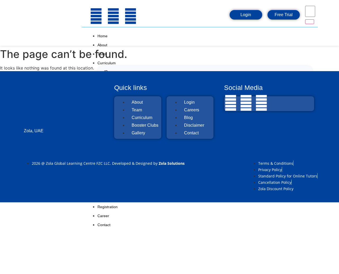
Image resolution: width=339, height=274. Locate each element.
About (102, 45)
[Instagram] (113, 16)
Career (103, 216)
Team (102, 54)
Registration (107, 207)
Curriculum (106, 63)
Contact (103, 225)
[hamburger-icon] (310, 35)
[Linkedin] (130, 16)
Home (102, 36)
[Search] (309, 21)
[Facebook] (96, 16)
